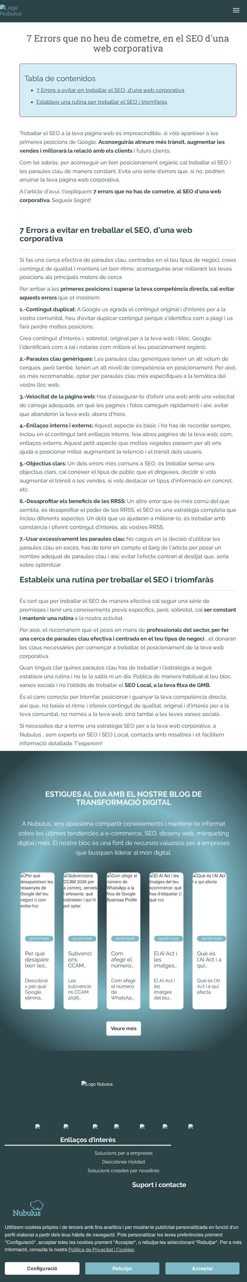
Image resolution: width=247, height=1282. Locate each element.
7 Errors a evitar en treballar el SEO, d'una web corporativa (110, 90)
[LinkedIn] (124, 1127)
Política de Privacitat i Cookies (101, 1249)
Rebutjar (122, 1268)
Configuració (42, 1268)
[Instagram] (76, 1127)
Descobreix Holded (123, 1162)
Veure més (123, 1028)
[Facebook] (47, 1127)
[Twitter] (149, 1127)
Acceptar (202, 1268)
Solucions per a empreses (124, 1153)
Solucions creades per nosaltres (123, 1170)
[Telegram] (200, 1127)
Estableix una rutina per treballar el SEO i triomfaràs (101, 102)
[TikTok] (101, 1127)
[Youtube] (173, 1127)
